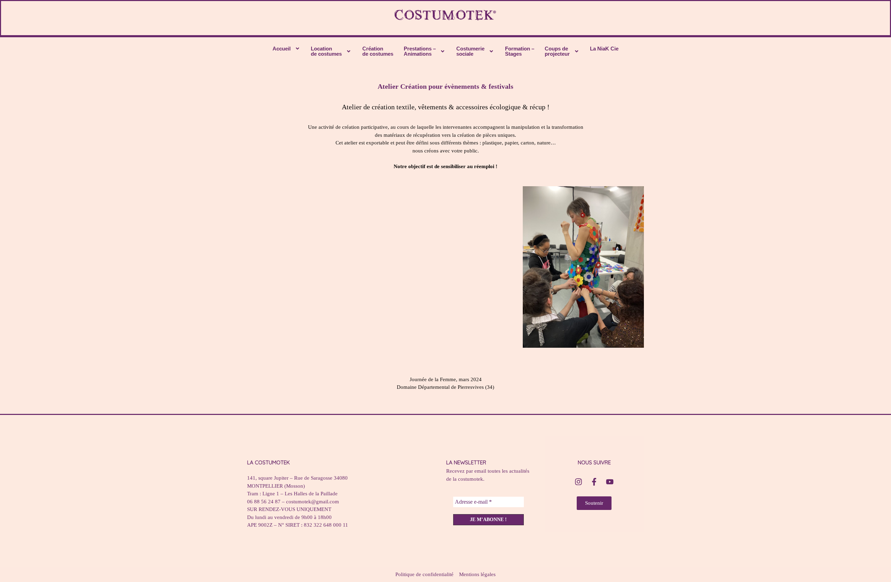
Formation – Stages (519, 51)
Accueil (282, 49)
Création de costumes (377, 51)
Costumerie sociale (470, 51)
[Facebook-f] (594, 481)
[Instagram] (578, 481)
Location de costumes (326, 51)
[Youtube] (609, 481)
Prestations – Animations (420, 51)
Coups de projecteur (557, 51)
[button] (286, 48)
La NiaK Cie (604, 49)
